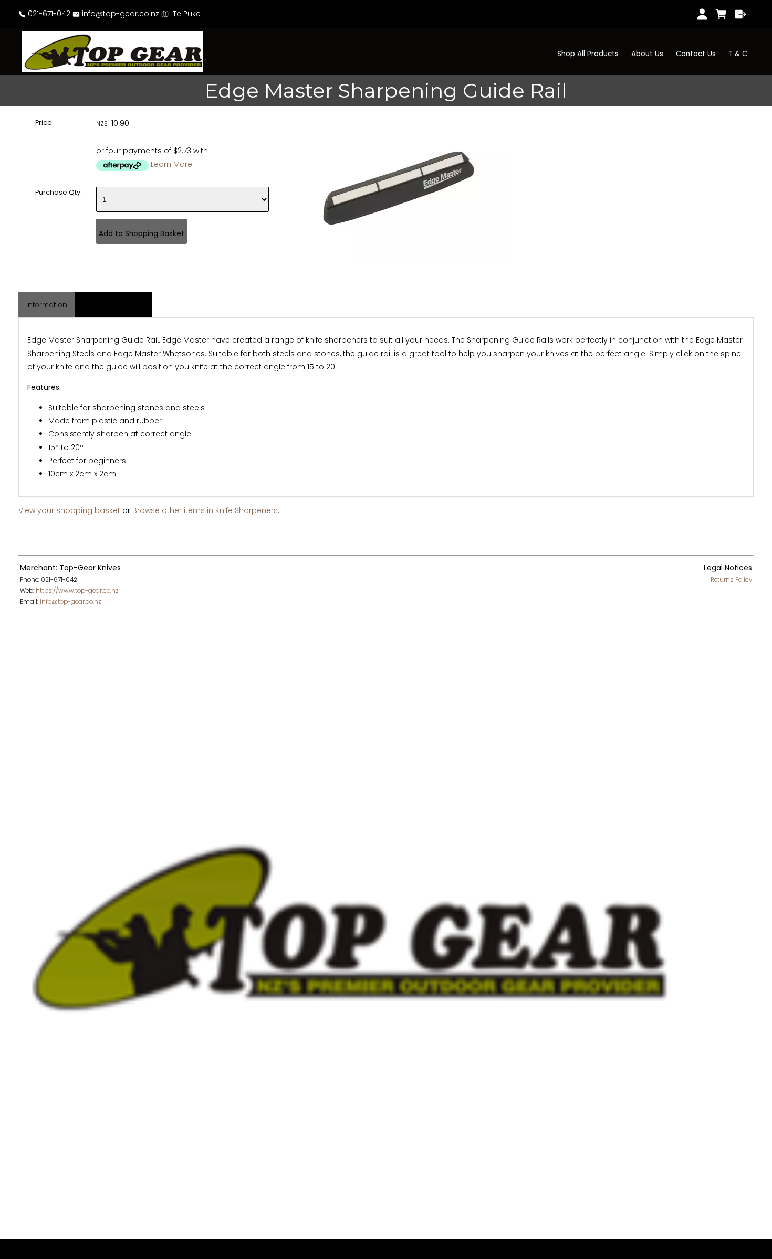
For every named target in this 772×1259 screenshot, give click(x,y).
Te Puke (185, 13)
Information (46, 305)
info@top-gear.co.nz (119, 13)
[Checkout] (740, 14)
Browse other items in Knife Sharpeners (205, 510)
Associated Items (113, 305)
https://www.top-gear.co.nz (77, 590)
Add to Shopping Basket (141, 234)
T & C (737, 54)
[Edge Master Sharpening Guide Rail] (399, 256)
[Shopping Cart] (721, 14)
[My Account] (702, 14)
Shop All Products (588, 54)
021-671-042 (48, 13)
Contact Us (696, 54)
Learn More (171, 164)
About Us (647, 54)
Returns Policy (731, 579)
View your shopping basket (69, 510)
